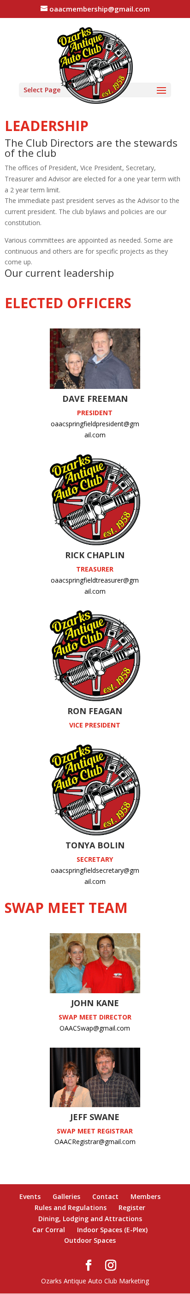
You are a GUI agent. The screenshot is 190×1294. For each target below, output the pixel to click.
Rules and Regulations (71, 1207)
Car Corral (48, 1229)
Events (30, 1196)
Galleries (66, 1196)
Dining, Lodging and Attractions (90, 1218)
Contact (105, 1196)
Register (132, 1207)
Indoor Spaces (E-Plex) (112, 1229)
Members (145, 1196)
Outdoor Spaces (90, 1240)
